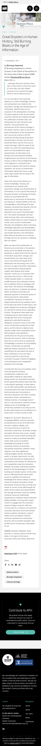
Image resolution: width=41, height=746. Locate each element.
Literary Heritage (13, 582)
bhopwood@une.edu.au (20, 77)
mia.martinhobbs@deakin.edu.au (15, 723)
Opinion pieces (12, 572)
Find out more (19, 632)
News (28, 718)
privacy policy (14, 743)
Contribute (30, 721)
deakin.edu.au (13, 2)
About (28, 710)
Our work (13, 32)
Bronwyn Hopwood (14, 577)
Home (4, 32)
